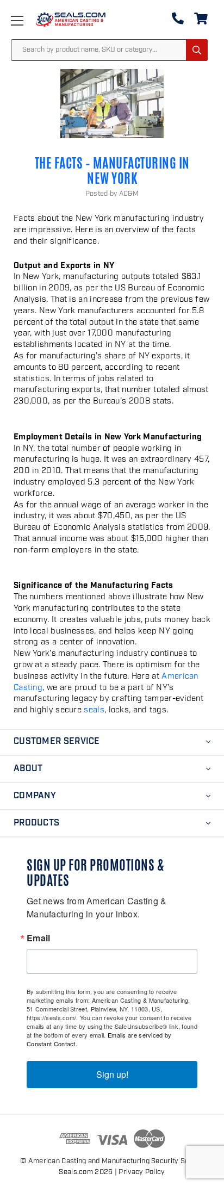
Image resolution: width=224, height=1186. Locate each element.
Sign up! (112, 1074)
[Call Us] (178, 21)
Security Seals (174, 1161)
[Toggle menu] (28, 20)
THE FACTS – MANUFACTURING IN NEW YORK (112, 171)
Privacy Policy (142, 1172)
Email (39, 938)
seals (94, 710)
